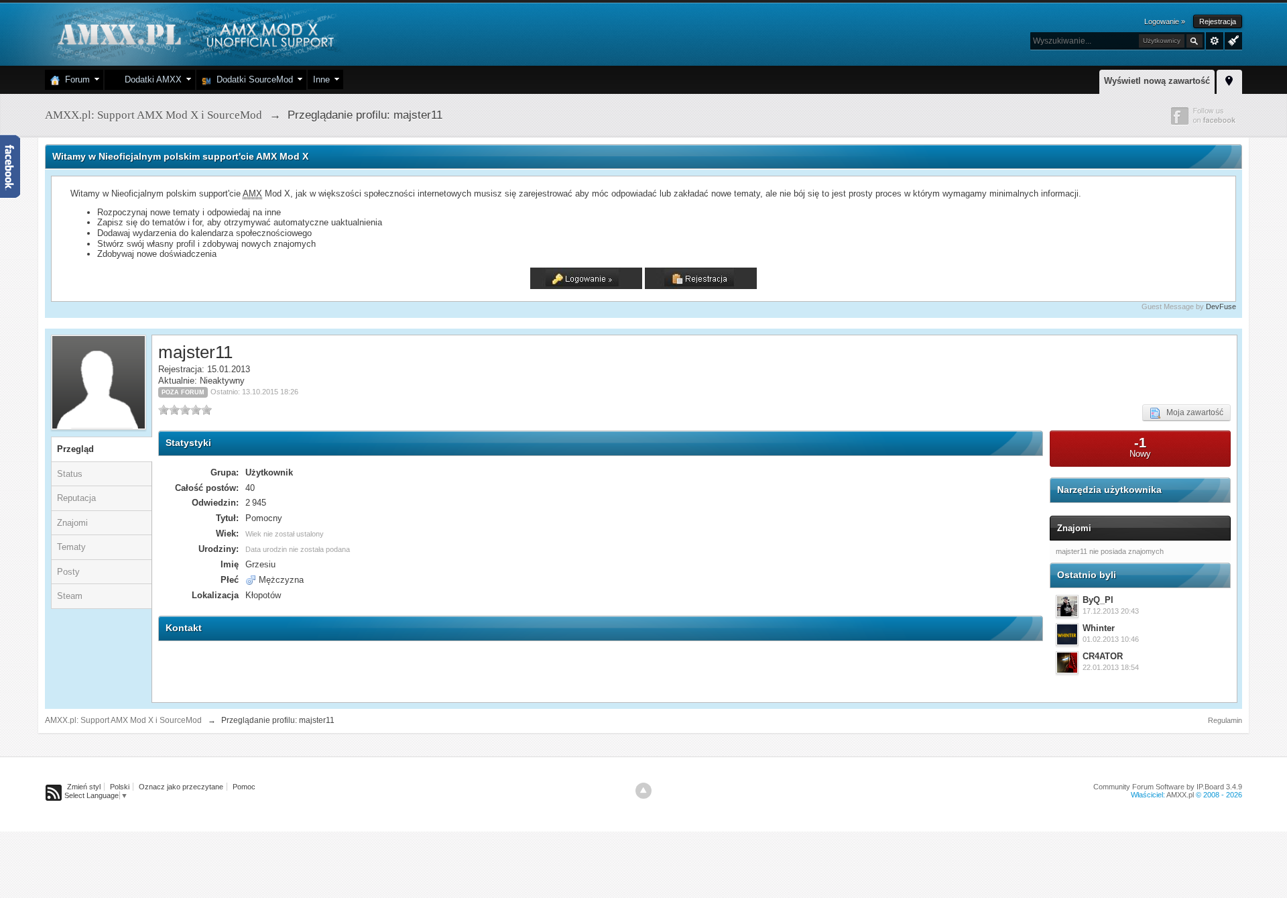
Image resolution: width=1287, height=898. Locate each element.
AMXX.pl (1180, 795)
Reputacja (76, 498)
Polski (119, 787)
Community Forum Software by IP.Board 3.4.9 (1167, 787)
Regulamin (1225, 720)
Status (69, 474)
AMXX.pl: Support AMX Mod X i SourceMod (123, 720)
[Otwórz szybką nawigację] (1229, 80)
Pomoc (244, 787)
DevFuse (1221, 306)
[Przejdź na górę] (643, 791)
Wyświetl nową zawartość (1157, 81)
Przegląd (75, 449)
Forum (75, 79)
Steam (69, 596)
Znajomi (72, 523)
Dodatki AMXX (150, 79)
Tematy (71, 547)
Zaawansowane (1214, 41)
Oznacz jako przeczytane (181, 787)
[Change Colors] (1232, 39)
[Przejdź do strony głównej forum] (194, 33)
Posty (68, 572)
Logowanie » (1164, 21)
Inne (321, 79)
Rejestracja (1217, 21)
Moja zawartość (1191, 412)
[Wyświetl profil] (1067, 606)
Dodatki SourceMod (252, 79)
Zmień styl (84, 787)
